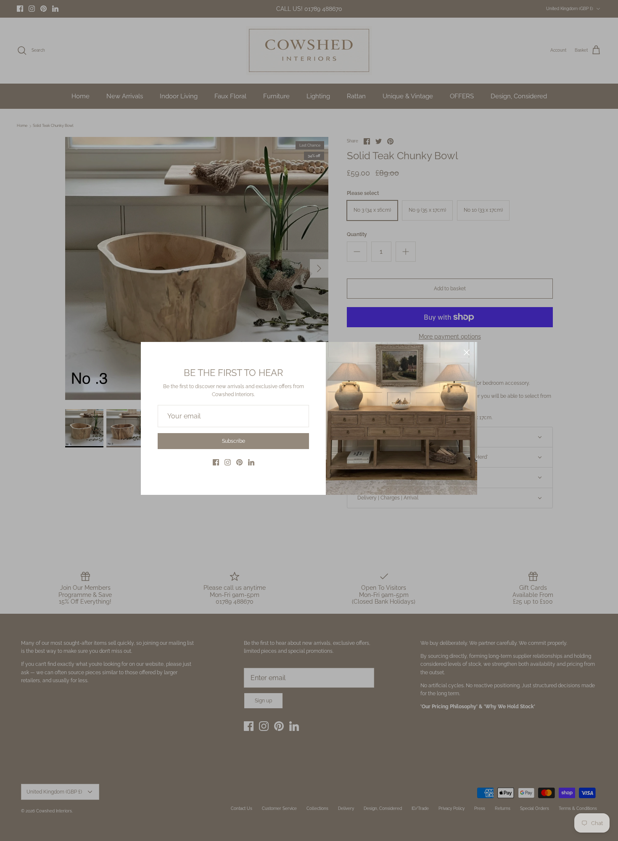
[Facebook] (216, 462)
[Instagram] (227, 462)
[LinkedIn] (251, 462)
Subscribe (233, 441)
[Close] (466, 352)
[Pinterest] (239, 462)
